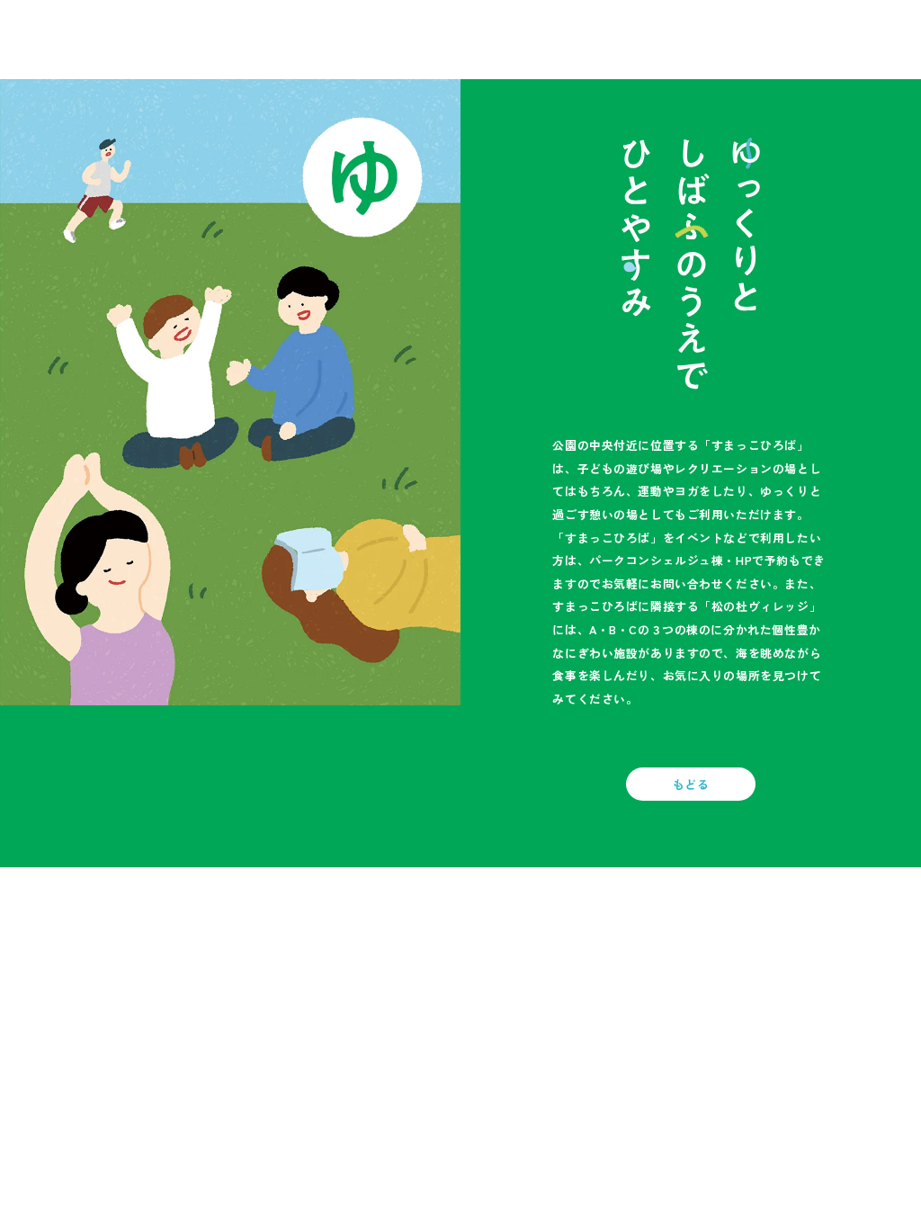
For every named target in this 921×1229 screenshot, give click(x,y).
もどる (691, 784)
